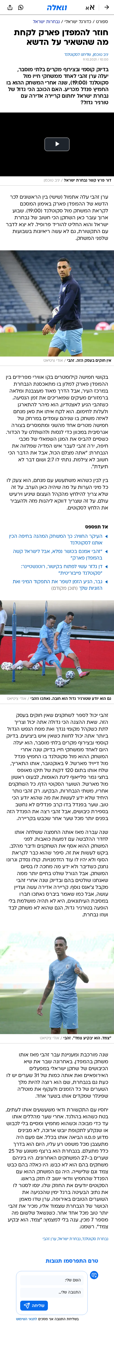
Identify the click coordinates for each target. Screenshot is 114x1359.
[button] (90, 7)
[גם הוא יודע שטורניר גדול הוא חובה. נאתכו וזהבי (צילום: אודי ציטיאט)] (57, 652)
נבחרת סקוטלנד (95, 1239)
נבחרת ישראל (69, 1239)
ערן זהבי (49, 1239)
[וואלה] (57, 7)
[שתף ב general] (10, 7)
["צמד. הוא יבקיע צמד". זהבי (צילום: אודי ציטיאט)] (57, 987)
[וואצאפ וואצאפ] (21, 7)
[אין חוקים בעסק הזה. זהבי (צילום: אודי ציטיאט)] (57, 308)
